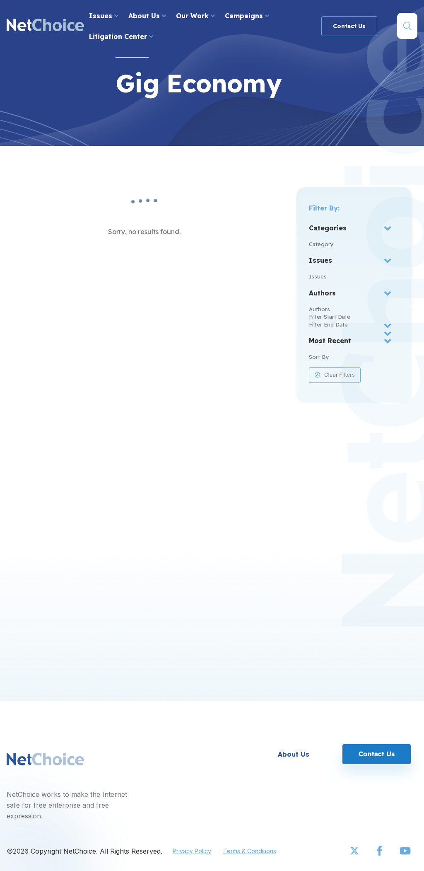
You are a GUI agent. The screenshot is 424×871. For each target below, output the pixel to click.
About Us (145, 16)
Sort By (319, 356)
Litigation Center (119, 36)
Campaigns (245, 16)
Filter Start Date (329, 316)
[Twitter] (355, 851)
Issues (101, 16)
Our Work (193, 16)
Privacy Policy (192, 850)
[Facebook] (380, 851)
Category (321, 244)
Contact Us (349, 26)
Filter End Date (328, 324)
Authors (319, 309)
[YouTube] (405, 851)
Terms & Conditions (249, 850)
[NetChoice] (45, 26)
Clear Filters (339, 375)
